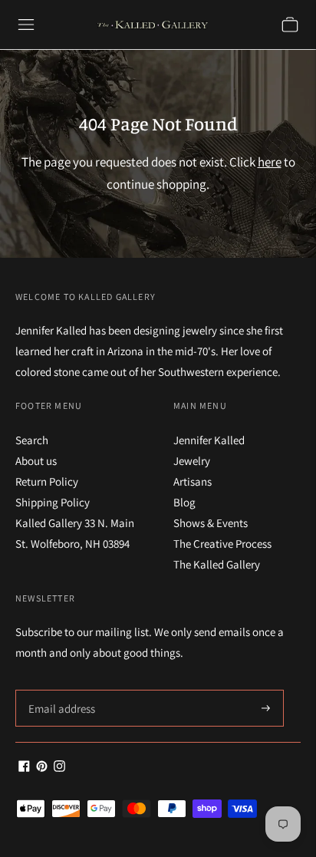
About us (36, 460)
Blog (184, 502)
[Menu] (26, 24)
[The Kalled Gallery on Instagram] (59, 767)
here (269, 161)
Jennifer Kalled (209, 440)
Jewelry (191, 460)
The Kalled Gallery (216, 564)
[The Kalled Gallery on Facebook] (24, 767)
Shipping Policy (52, 502)
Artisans (192, 481)
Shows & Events (210, 523)
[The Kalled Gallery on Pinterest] (42, 767)
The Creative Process (222, 543)
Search (31, 440)
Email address (59, 690)
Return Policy (46, 481)
